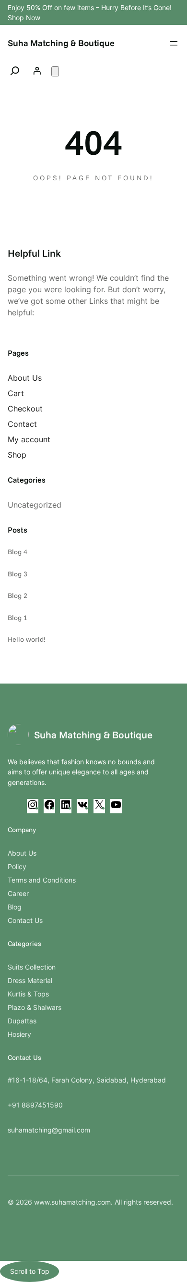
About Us (25, 378)
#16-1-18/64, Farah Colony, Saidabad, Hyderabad (87, 1080)
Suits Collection (32, 967)
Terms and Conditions (42, 880)
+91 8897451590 (35, 1105)
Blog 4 (17, 552)
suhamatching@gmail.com (49, 1130)
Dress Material (30, 980)
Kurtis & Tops (28, 994)
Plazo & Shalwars (34, 1007)
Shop (17, 455)
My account (29, 439)
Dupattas (22, 1021)
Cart (16, 393)
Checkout (25, 408)
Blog (15, 907)
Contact (22, 424)
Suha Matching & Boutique (61, 43)
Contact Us (25, 920)
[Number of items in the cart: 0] (55, 71)
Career (18, 893)
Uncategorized (34, 505)
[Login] (37, 70)
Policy (17, 866)
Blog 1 (17, 617)
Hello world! (27, 639)
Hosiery (19, 1034)
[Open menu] (173, 43)
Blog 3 (17, 574)
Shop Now (24, 17)
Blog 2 (17, 595)
